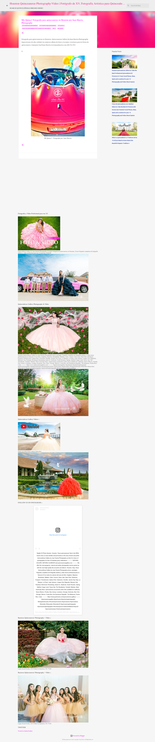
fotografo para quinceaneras (48, 25)
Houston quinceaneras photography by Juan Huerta (36, 28)
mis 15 (54, 28)
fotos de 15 (61, 25)
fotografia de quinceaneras (29, 25)
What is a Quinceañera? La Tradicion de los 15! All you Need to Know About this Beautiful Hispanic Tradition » (124, 140)
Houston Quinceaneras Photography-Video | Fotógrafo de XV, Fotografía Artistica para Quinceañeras (68, 3)
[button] (23, 33)
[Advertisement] (44, 49)
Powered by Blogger (79, 736)
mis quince (60, 28)
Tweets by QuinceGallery (25, 731)
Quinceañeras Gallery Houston (53, 612)
